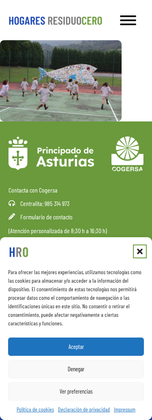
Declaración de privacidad (84, 409)
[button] (140, 251)
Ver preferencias (76, 391)
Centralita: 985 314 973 (45, 203)
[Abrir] (128, 20)
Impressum (124, 409)
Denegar (76, 368)
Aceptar (76, 346)
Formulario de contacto (46, 217)
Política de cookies (35, 409)
